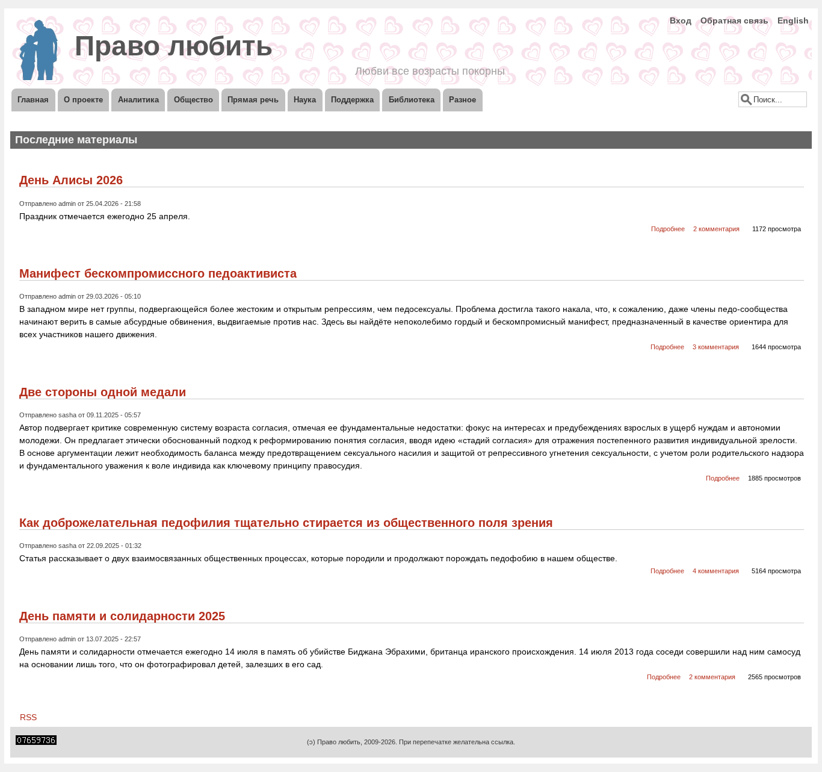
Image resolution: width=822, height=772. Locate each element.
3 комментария (716, 346)
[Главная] (38, 77)
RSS (28, 717)
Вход (680, 20)
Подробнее (669, 228)
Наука (305, 99)
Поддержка (352, 99)
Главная (33, 99)
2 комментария (716, 228)
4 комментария (716, 570)
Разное (462, 99)
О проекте (83, 99)
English (793, 20)
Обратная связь (734, 20)
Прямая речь (253, 99)
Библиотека (411, 99)
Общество (193, 99)
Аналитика (138, 99)
